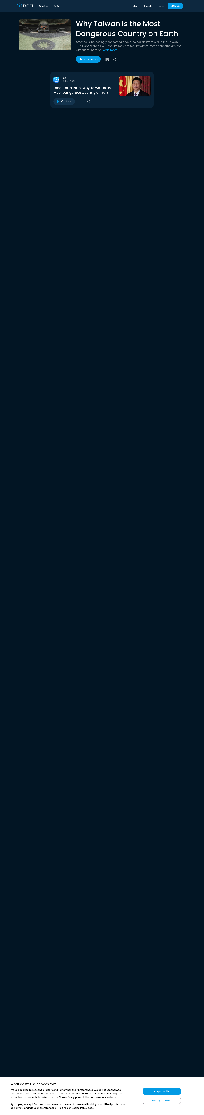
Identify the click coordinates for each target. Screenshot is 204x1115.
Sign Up (175, 6)
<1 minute (66, 101)
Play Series (90, 59)
